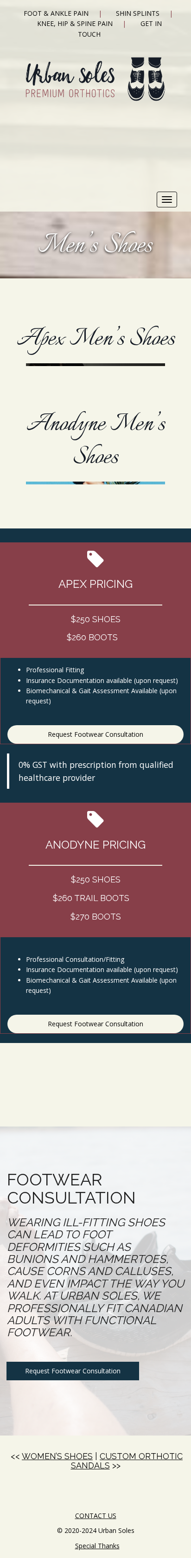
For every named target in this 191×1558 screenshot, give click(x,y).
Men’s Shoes (95, 245)
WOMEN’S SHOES (57, 1456)
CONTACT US (95, 1515)
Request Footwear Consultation (95, 734)
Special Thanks (97, 1545)
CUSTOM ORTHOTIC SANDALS (127, 1460)
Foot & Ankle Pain (56, 13)
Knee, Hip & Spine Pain (75, 23)
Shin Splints (137, 13)
